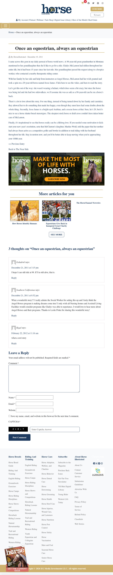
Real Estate (92, 20)
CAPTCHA (14, 421)
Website (12, 410)
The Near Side (22, 149)
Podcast (32, 20)
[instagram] (102, 3)
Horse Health (47, 499)
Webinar (40, 20)
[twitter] (93, 3)
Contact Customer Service (78, 473)
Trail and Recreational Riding (13, 534)
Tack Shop (49, 20)
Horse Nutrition (48, 519)
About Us (78, 465)
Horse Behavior (48, 473)
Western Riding (15, 542)
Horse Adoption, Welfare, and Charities (48, 465)
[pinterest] (98, 3)
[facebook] (89, 3)
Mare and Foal (47, 545)
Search (98, 15)
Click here (60, 82)
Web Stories (79, 524)
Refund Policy (80, 514)
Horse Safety (47, 532)
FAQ (76, 497)
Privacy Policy (80, 501)
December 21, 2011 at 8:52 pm (24, 295)
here (86, 82)
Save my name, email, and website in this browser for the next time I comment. (45, 416)
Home (11, 32)
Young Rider (63, 494)
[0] (82, 3)
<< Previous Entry (17, 143)
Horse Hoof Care (48, 503)
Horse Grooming (48, 494)
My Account (23, 20)
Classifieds (79, 519)
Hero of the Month (79, 20)
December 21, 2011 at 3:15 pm (24, 267)
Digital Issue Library (63, 20)
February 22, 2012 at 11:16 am (24, 333)
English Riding (14, 478)
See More (56, 234)
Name (12, 397)
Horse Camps (14, 491)
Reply (14, 277)
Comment (14, 363)
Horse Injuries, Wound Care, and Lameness (47, 511)
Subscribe (97, 9)
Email (12, 403)
